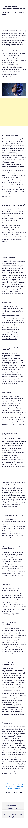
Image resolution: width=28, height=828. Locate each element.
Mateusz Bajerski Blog (14, 792)
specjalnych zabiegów (9, 339)
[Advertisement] (14, 112)
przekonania (10, 148)
